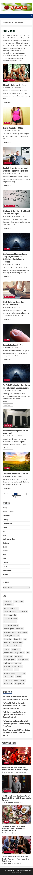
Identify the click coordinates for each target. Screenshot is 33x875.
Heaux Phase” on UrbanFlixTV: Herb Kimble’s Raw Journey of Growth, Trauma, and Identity (16, 732)
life (28, 653)
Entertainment (9, 80)
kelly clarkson (19, 653)
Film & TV (5, 531)
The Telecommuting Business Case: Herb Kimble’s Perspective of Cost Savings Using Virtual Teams (16, 723)
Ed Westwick (22, 632)
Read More (8, 102)
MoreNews (28, 870)
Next (18, 497)
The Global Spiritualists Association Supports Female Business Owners (16, 373)
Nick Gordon (8, 670)
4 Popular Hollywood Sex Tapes (16, 73)
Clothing (5, 519)
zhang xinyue (19, 684)
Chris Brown (22, 612)
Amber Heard (18, 601)
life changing (8, 656)
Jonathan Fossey (8, 772)
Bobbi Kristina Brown (11, 608)
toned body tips (19, 680)
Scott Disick (21, 673)
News (4, 559)
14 (13, 497)
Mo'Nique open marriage (12, 663)
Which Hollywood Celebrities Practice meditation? (16, 290)
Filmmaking (8, 639)
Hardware (8, 425)
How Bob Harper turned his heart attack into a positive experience (16, 156)
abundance (7, 601)
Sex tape (19, 677)
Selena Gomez (8, 677)
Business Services (8, 512)
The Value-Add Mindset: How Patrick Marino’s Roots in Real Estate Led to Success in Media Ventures (14, 705)
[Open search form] (31, 16)
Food (4, 535)
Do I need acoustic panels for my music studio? (16, 418)
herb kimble (8, 646)
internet (6, 649)
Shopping (5, 562)
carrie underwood (10, 612)
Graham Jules (18, 642)
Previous (7, 494)
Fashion (5, 527)
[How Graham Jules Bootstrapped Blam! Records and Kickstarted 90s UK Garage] (16, 756)
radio (16, 670)
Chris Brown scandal (11, 625)
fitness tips (17, 639)
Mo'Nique (18, 656)
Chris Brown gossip (10, 618)
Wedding (5, 574)
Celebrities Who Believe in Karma (16, 461)
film (18, 636)
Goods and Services (9, 539)
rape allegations (9, 673)
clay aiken (19, 629)
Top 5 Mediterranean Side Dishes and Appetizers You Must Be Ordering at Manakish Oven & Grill (14, 714)
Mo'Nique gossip (9, 660)
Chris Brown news (10, 622)
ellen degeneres (9, 636)
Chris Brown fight (10, 615)
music (20, 666)
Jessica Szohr (16, 649)
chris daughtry (9, 629)
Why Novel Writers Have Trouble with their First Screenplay (16, 199)
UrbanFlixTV (8, 684)
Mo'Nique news (23, 660)
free (25, 639)
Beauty (7, 122)
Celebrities (8, 163)
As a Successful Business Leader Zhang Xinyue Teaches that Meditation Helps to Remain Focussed (16, 242)
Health (7, 249)
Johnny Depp (8, 653)
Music (4, 555)
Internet (5, 551)
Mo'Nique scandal (10, 666)
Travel (5, 566)
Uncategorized (7, 570)
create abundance (10, 632)
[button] (3, 16)
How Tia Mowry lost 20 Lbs (16, 116)
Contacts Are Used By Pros (16, 333)
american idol (8, 605)
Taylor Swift (8, 680)
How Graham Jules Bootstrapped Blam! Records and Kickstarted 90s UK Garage (15, 768)
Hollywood (17, 646)
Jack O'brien (7, 87)
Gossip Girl (7, 642)
